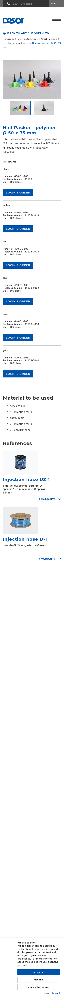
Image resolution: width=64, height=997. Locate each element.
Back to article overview (28, 33)
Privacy (45, 993)
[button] (26, 3)
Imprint (56, 993)
